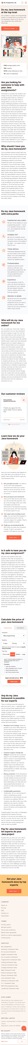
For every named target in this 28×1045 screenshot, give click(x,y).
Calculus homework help (9, 965)
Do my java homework (8, 952)
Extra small (6, 654)
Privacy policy (6, 924)
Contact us (4, 913)
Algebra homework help (9, 954)
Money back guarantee (8, 932)
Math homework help (8, 970)
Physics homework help (9, 975)
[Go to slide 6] (16, 424)
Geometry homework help (9, 949)
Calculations (20, 628)
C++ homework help (8, 983)
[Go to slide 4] (13, 424)
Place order (14, 681)
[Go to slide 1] (9, 424)
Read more (4, 1041)
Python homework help (8, 973)
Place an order (9, 28)
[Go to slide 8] (18, 424)
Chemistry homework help (10, 980)
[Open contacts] (23, 1028)
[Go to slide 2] (10, 424)
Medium (18, 654)
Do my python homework (9, 957)
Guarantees (5, 916)
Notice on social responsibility (11, 935)
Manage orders (22, 2)
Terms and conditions (8, 930)
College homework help (9, 967)
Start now (13, 537)
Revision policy (6, 927)
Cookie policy (5, 937)
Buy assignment (6, 946)
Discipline (4, 632)
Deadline (4, 640)
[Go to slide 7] (17, 424)
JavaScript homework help (10, 988)
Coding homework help (9, 962)
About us (4, 905)
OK (22, 1041)
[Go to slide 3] (11, 424)
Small (12, 654)
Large (23, 654)
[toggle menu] (26, 2)
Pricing (3, 908)
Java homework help (8, 978)
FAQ (2, 910)
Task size (4, 651)
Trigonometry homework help (11, 959)
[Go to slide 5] (14, 424)
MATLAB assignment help (9, 986)
